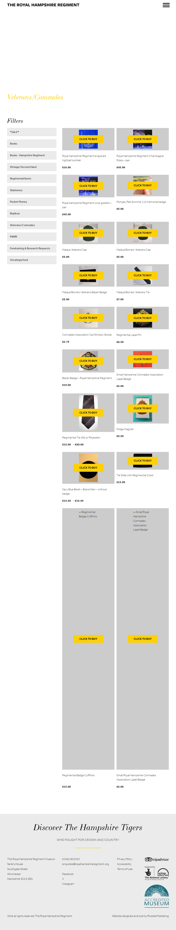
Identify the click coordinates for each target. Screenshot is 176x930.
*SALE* (14, 132)
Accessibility (124, 864)
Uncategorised (19, 259)
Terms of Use (125, 869)
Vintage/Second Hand (23, 167)
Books (13, 143)
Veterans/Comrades (22, 225)
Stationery (16, 190)
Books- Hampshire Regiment (27, 155)
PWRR (13, 236)
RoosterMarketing (158, 916)
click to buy (88, 139)
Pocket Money (18, 201)
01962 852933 (71, 859)
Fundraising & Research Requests (30, 248)
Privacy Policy (124, 859)
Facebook (68, 874)
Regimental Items (20, 178)
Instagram (68, 883)
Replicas (15, 213)
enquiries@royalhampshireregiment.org (85, 864)
